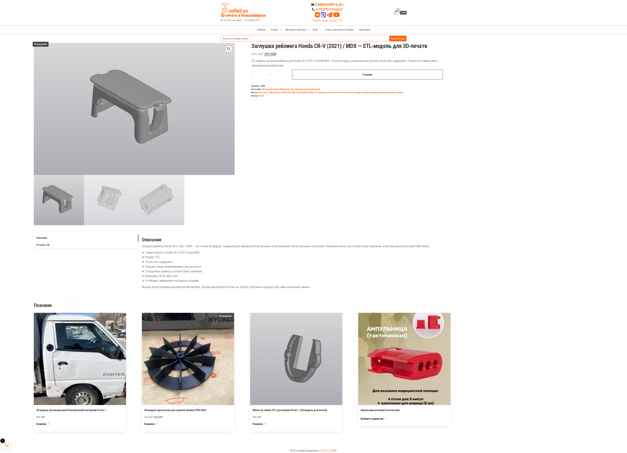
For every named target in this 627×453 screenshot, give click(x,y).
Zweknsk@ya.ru (329, 4)
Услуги (274, 29)
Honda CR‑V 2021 (288, 92)
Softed (311, 92)
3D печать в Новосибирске (243, 15)
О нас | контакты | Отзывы (339, 29)
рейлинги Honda (395, 92)
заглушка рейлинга (378, 92)
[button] (229, 49)
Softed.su (324, 450)
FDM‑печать (274, 92)
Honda (261, 95)
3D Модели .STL (286, 89)
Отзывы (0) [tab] (42, 244)
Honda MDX (302, 92)
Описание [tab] (41, 237)
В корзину (367, 74)
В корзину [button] (41, 424)
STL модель (320, 92)
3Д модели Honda (270, 89)
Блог (315, 29)
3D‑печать (263, 92)
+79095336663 (329, 9)
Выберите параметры (372, 418)
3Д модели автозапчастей (307, 89)
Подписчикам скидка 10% (327, 20)
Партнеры (364, 29)
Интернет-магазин (295, 29)
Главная (261, 29)
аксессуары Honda (359, 92)
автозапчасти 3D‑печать (338, 92)
